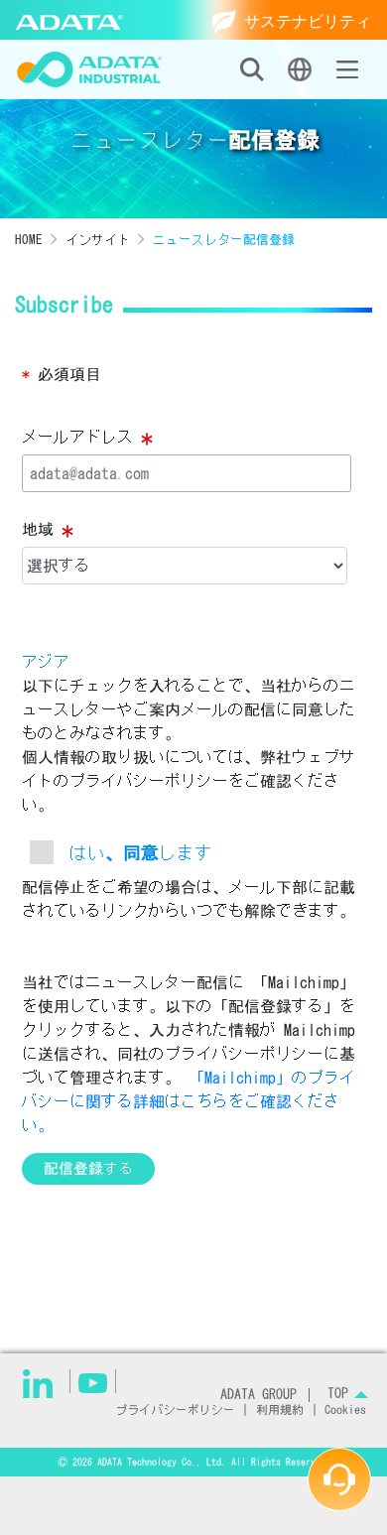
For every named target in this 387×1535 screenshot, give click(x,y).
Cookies (345, 1410)
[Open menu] (347, 69)
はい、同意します (140, 852)
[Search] (252, 69)
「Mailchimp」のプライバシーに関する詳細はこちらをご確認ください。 (188, 1101)
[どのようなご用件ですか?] (339, 1479)
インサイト (97, 239)
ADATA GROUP (258, 1394)
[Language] (299, 69)
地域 (47, 531)
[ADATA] (69, 20)
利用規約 (280, 1410)
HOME (29, 239)
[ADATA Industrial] (89, 69)
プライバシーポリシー (175, 1410)
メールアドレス (87, 438)
